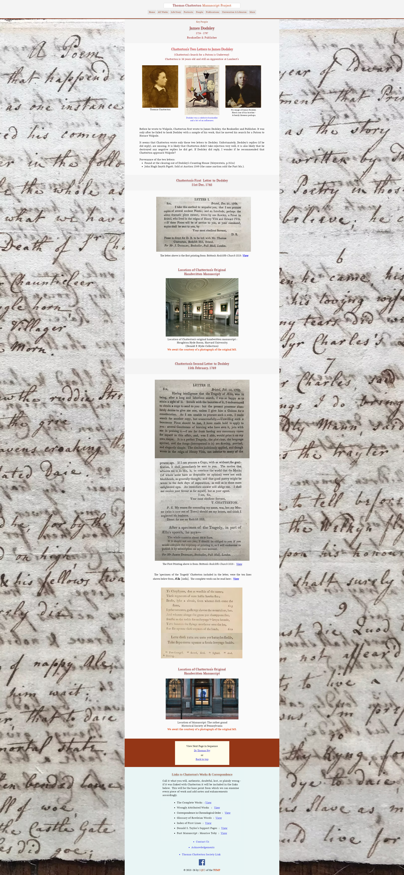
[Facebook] (202, 862)
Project (226, 5)
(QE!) (202, 870)
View (236, 579)
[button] (151, 12)
